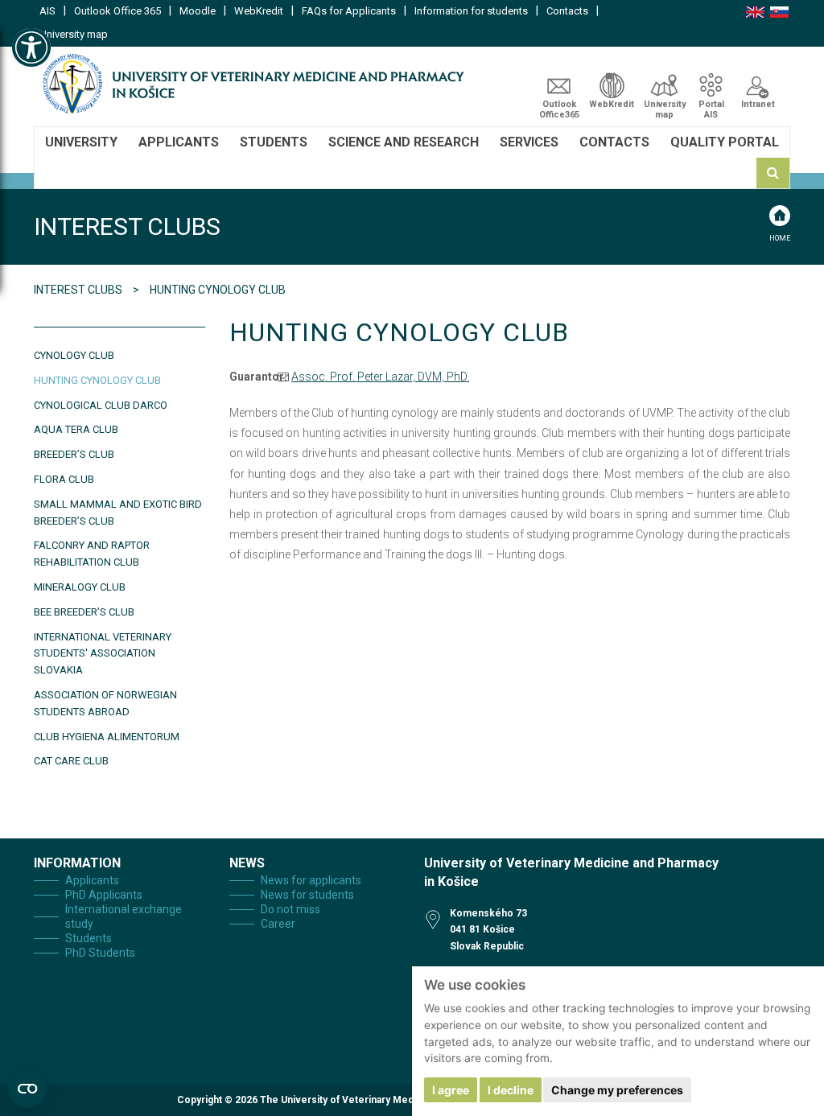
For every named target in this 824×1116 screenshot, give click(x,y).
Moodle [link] (197, 11)
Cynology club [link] (74, 355)
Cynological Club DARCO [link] (100, 405)
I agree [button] (450, 1090)
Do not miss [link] (290, 909)
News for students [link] (307, 894)
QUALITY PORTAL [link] (724, 142)
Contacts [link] (567, 11)
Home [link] (779, 238)
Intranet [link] (758, 104)
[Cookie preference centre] (27, 1088)
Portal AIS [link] (711, 109)
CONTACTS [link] (614, 142)
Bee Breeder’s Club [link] (84, 612)
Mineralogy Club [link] (80, 587)
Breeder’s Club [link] (74, 454)
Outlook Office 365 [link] (117, 11)
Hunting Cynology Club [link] (97, 380)
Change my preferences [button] (617, 1090)
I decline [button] (511, 1090)
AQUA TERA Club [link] (76, 429)
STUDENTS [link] (273, 142)
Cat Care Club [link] (71, 761)
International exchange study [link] (123, 916)
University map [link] (73, 34)
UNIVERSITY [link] (81, 142)
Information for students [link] (471, 11)
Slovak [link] (779, 12)
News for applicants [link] (311, 880)
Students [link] (88, 938)
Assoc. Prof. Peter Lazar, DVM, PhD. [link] (380, 376)
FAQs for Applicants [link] (349, 11)
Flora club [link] (64, 479)
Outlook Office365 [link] (559, 109)
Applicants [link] (92, 880)
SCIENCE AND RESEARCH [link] (403, 142)
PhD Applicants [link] (103, 894)
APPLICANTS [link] (178, 142)
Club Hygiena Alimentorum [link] (106, 737)
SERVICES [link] (529, 142)
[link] (31, 47)
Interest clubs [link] (79, 289)
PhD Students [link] (100, 952)
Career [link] (278, 923)
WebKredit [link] (258, 11)
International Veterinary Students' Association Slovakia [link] (102, 654)
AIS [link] (47, 11)
